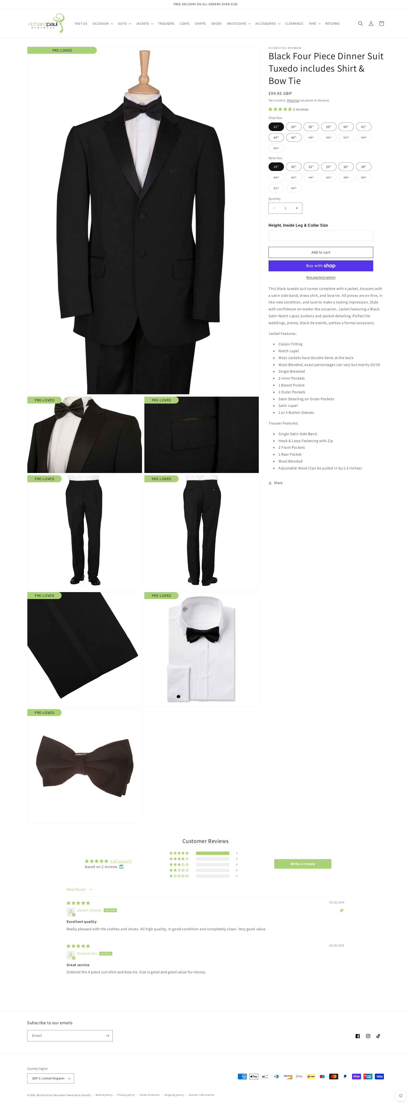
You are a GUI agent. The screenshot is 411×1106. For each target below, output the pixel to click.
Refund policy (104, 1094)
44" (276, 137)
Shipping (293, 100)
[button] (102, 24)
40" (346, 127)
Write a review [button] (302, 863)
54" (366, 138)
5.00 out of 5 (121, 861)
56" (279, 149)
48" (313, 138)
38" (329, 127)
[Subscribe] (107, 1035)
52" (348, 138)
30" (294, 167)
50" (331, 138)
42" (364, 127)
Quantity (274, 199)
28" (276, 167)
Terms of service (150, 1094)
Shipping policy (174, 1094)
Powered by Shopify (79, 1095)
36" (311, 127)
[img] (78, 903)
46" (294, 137)
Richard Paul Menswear (51, 1095)
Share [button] (278, 483)
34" (294, 127)
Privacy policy (126, 1094)
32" (276, 127)
